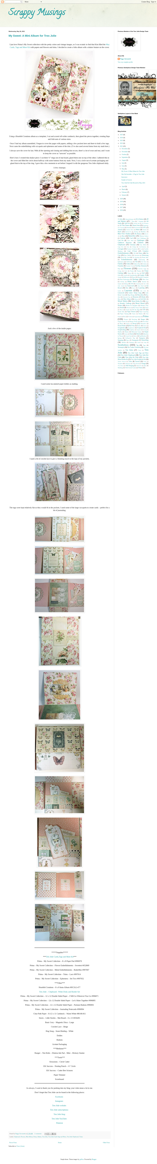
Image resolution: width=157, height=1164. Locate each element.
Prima (35, 1136)
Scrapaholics (121, 328)
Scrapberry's (131, 327)
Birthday (143, 231)
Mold (147, 301)
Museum (129, 307)
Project (126, 319)
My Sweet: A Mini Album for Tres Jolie (32, 35)
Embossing (142, 259)
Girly (119, 275)
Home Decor (132, 281)
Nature (146, 307)
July (123, 163)
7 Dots (132, 221)
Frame (132, 271)
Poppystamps (137, 316)
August (124, 160)
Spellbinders (142, 336)
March (124, 189)
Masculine (140, 295)
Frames (139, 271)
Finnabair (120, 266)
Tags (144, 345)
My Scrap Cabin (138, 307)
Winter (140, 368)
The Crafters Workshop (134, 347)
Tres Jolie (45, 1136)
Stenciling (144, 340)
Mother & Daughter (131, 305)
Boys (123, 236)
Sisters (126, 334)
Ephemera (121, 261)
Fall (136, 262)
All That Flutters (125, 225)
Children (140, 242)
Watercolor (138, 365)
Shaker (39, 1136)
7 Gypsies (140, 221)
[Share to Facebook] (53, 1134)
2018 (121, 204)
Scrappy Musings (37, 13)
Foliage (119, 271)
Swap (145, 342)
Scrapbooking (122, 330)
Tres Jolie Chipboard (73, 1136)
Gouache (125, 275)
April (123, 186)
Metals (143, 297)
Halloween (127, 277)
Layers (119, 290)
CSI (134, 253)
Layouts (128, 290)
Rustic (139, 325)
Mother (120, 305)
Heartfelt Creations (143, 277)
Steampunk (135, 340)
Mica (119, 299)
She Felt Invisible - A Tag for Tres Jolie (132, 174)
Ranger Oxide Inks (135, 321)
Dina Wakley (127, 255)
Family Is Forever (126, 180)
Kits (127, 288)
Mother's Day (144, 305)
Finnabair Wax (129, 266)
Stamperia (142, 338)
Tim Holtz (129, 350)
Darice (140, 253)
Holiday (122, 281)
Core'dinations (142, 247)
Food (125, 271)
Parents (134, 313)
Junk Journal (121, 286)
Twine (144, 361)
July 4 (145, 283)
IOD (132, 283)
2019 (121, 201)
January (124, 195)
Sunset (139, 342)
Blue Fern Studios (124, 234)
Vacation (120, 363)
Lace (133, 288)
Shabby (120, 332)
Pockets (130, 316)
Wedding (120, 367)
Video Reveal (136, 363)
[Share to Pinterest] (55, 1134)
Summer (131, 342)
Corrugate (121, 249)
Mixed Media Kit (137, 301)
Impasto (120, 283)
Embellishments (126, 259)
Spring (120, 338)
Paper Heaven (131, 311)
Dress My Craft (125, 257)
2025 (121, 135)
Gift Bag (136, 273)
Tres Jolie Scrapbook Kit (138, 359)
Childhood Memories (125, 242)
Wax (145, 365)
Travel (139, 350)
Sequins (139, 329)
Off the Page (136, 309)
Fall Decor (143, 261)
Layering (141, 288)
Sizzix (131, 334)
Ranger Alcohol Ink (122, 321)
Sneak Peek (128, 336)
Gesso (129, 273)
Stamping (120, 340)
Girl (143, 273)
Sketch (138, 334)
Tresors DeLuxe (122, 361)
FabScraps (129, 261)
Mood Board (139, 303)
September (125, 157)
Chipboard (17, 1136)
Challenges (140, 240)
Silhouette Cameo (136, 332)
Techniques (121, 347)
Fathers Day (136, 264)
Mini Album (29, 1136)
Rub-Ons (131, 326)
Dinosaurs (136, 255)
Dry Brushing (136, 257)
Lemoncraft (121, 293)
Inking (126, 283)
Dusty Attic (145, 257)
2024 (121, 137)
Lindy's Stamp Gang (135, 293)
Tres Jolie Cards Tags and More (57, 1136)
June (123, 166)
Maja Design (131, 295)
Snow (135, 336)
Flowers (23, 1136)
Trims (81, 1136)
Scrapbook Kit (141, 328)
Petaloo (141, 313)
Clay (128, 247)
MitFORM (143, 299)
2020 (121, 199)
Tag (137, 345)
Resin (121, 323)
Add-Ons (127, 223)
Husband (144, 281)
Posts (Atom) (20, 1146)
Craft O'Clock (132, 251)
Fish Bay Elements (140, 266)
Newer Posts (13, 1142)
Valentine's (127, 363)
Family (120, 264)
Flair (119, 268)
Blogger (94, 1159)
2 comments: (38, 1133)
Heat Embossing (125, 279)
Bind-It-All (128, 231)
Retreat (128, 323)
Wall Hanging (130, 365)
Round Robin (122, 326)
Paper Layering (143, 311)
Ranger (143, 319)
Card (131, 238)
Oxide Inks (121, 311)
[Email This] (46, 1134)
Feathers (145, 264)
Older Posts (106, 1142)
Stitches (124, 342)
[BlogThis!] (48, 1134)
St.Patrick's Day (130, 338)
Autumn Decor (129, 229)
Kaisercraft (130, 286)
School (145, 325)
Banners (145, 229)
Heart (133, 277)
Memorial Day (126, 297)
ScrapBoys (131, 329)
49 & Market (139, 219)
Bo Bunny (138, 234)
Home (60, 1142)
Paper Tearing (124, 313)
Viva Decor (120, 365)
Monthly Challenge (125, 303)
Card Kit (120, 240)
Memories (136, 297)
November (125, 151)
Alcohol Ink (136, 223)
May (123, 169)
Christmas (133, 245)
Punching (134, 319)
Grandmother (133, 275)
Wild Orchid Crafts (130, 367)
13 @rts (120, 219)
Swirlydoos (123, 345)
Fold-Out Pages (142, 268)
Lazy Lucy (143, 290)
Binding (136, 231)
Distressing (145, 255)
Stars (127, 340)
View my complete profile (125, 62)
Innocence (124, 177)
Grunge (119, 277)
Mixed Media (122, 301)
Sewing (145, 329)
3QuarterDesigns (129, 219)
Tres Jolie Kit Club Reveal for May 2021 (133, 183)
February (124, 192)
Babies (138, 229)
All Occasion (145, 223)
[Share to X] (50, 1134)
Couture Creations (132, 249)
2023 (121, 140)
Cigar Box (120, 247)
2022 (121, 143)
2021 (121, 146)
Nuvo (121, 309)
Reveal (135, 323)
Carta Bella (130, 240)
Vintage (143, 363)
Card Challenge (141, 238)
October (124, 154)
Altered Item (136, 225)
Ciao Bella (143, 244)
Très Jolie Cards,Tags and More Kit (59, 957)
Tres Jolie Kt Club (131, 357)
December (125, 149)
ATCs (144, 227)
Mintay (136, 299)
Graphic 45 (143, 275)
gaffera (82, 1159)
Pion (124, 316)
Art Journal (137, 227)
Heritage (135, 279)
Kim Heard (141, 286)
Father (128, 264)
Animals (129, 227)
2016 (121, 210)
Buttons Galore (144, 236)
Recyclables (145, 321)
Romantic (143, 323)
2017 (121, 207)
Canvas (122, 238)
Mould (122, 307)
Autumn (120, 229)
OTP (144, 310)
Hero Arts (145, 279)
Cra (141, 249)
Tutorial (137, 361)
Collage (134, 247)
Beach (119, 232)
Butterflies (132, 236)
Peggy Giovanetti (125, 59)
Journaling (138, 283)
